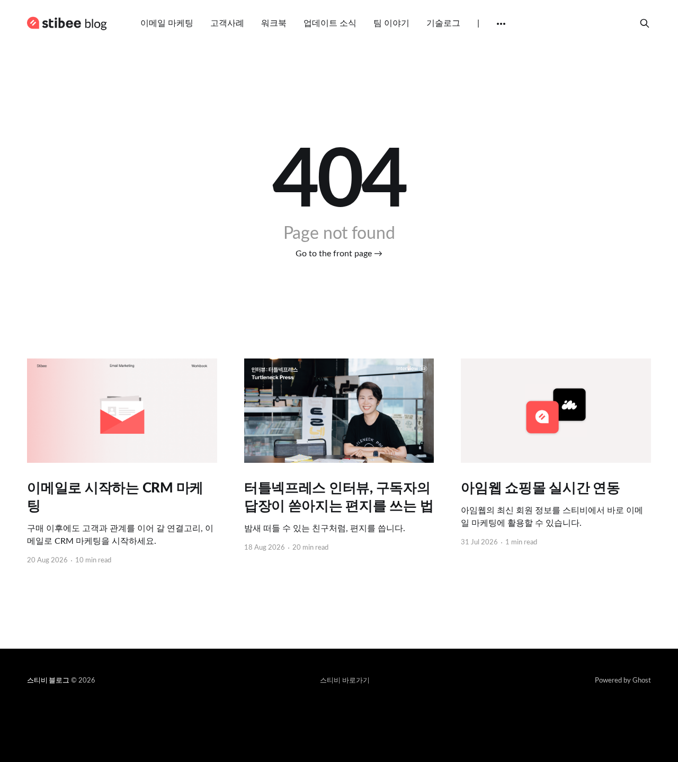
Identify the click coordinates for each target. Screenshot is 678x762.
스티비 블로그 (48, 680)
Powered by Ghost (623, 680)
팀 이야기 (391, 23)
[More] (501, 24)
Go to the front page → (339, 253)
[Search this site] (644, 23)
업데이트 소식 (330, 23)
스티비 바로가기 (345, 680)
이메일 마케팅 (166, 23)
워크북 (274, 23)
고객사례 (227, 23)
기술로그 (443, 23)
